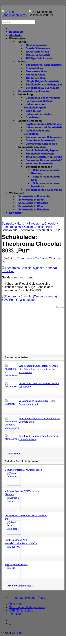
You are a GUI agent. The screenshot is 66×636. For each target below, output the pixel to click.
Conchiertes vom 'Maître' (21, 542)
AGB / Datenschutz (21, 610)
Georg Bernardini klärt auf (37, 403)
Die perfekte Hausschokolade (38, 438)
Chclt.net (17, 632)
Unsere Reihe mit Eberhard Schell (39, 420)
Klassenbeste (23, 470)
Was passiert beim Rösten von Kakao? (39, 385)
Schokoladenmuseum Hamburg (45, 171)
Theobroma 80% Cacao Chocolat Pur (26, 226)
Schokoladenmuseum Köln (45, 178)
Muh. (16, 564)
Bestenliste (16, 31)
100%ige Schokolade (39, 58)
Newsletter (15, 212)
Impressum (16, 613)
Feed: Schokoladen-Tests (28, 597)
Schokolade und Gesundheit (44, 189)
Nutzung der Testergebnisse (27, 607)
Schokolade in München (33, 209)
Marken (21, 223)
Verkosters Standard (22, 493)
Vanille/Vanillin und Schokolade (37, 132)
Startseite (8, 223)
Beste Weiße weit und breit (26, 517)
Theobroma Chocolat (42, 223)
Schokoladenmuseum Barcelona (45, 185)
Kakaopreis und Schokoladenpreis (35, 106)
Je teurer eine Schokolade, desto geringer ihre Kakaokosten (39, 369)
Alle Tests (15, 35)
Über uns (15, 603)
